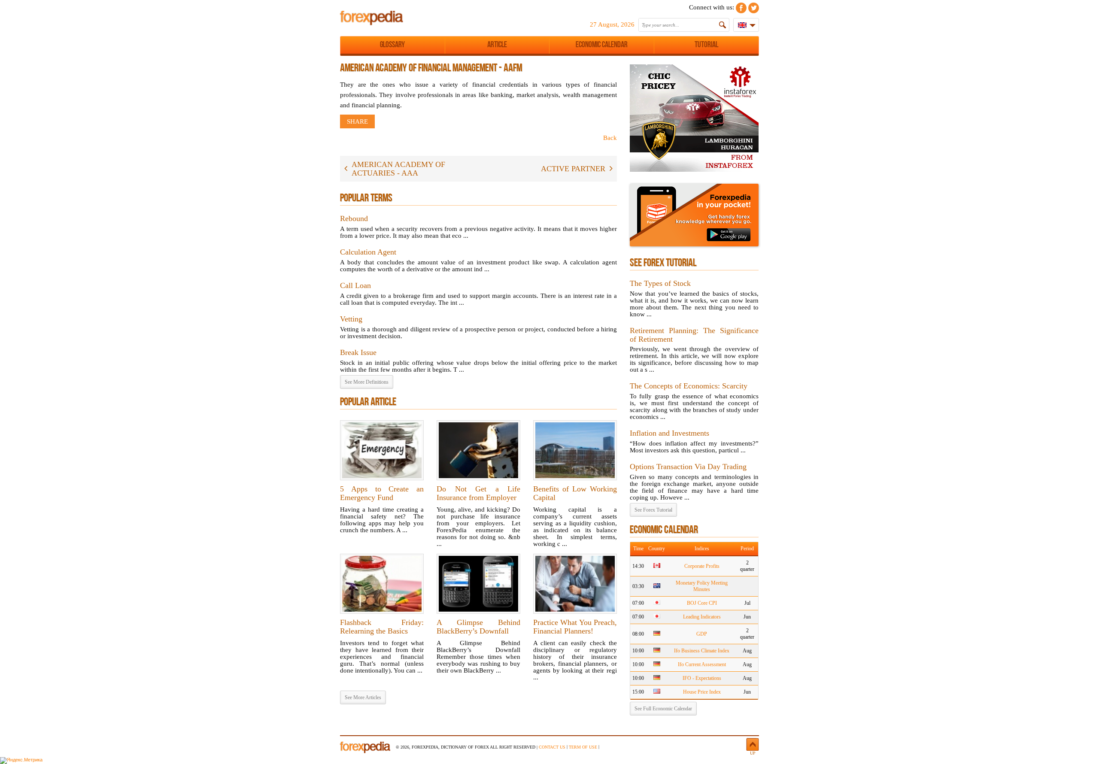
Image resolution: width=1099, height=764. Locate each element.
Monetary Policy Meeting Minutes (702, 586)
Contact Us (552, 747)
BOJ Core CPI (702, 603)
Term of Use (583, 747)
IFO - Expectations (702, 678)
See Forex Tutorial (653, 510)
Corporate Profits (702, 566)
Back (610, 137)
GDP (701, 634)
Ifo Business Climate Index (701, 651)
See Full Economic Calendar (663, 709)
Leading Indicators (702, 617)
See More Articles (363, 697)
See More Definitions (367, 382)
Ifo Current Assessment (702, 664)
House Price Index (702, 692)
